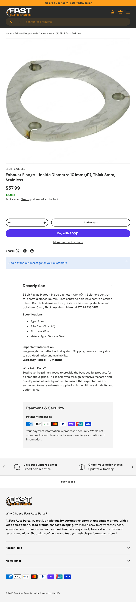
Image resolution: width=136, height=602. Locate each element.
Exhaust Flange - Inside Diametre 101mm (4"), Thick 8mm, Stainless (48, 33)
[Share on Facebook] (24, 250)
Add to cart (91, 222)
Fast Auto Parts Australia (26, 593)
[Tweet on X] (17, 250)
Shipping (26, 199)
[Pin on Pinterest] (31, 250)
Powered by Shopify (50, 593)
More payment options (68, 242)
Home (9, 33)
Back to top (68, 481)
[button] (120, 12)
